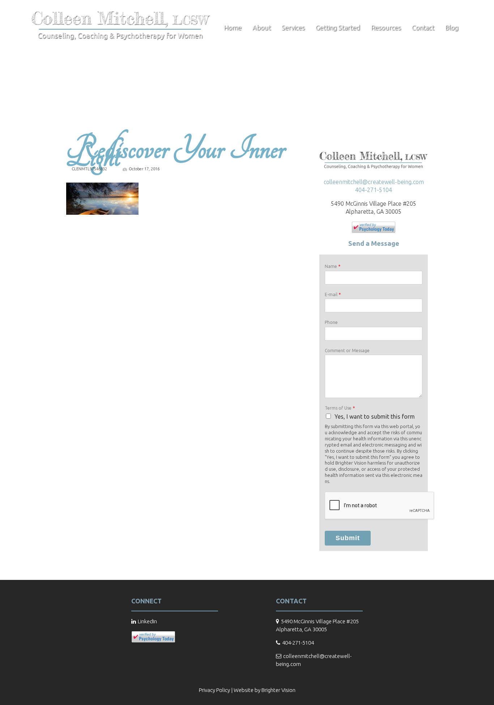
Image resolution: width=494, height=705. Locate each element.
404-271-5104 (373, 190)
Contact (423, 27)
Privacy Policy (214, 690)
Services (293, 27)
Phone (331, 322)
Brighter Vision (278, 690)
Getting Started (338, 27)
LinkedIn (147, 621)
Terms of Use (340, 408)
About (261, 27)
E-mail (333, 294)
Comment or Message (347, 350)
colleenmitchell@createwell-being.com (374, 182)
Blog (452, 27)
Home (233, 27)
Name (332, 266)
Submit (348, 538)
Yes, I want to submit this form (375, 416)
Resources (386, 27)
